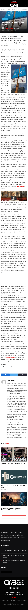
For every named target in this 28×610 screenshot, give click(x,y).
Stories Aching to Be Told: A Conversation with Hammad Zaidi (13, 556)
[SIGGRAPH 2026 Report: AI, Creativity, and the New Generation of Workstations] (14, 454)
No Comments (6, 30)
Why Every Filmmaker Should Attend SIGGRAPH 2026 (13, 486)
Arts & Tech (5, 19)
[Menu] (2, 5)
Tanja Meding (9, 28)
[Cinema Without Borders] (14, 5)
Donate (14, 1)
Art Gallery (19, 594)
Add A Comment (14, 516)
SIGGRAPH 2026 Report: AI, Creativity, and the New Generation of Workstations (13, 464)
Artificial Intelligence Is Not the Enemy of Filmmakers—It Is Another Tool (11, 509)
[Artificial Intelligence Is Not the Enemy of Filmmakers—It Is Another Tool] (14, 499)
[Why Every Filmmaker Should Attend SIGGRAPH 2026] (14, 477)
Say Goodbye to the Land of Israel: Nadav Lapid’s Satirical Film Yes (14, 561)
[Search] (26, 5)
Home (7, 592)
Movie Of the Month (15, 592)
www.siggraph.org (10, 357)
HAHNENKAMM (20, 186)
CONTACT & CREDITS (10, 594)
